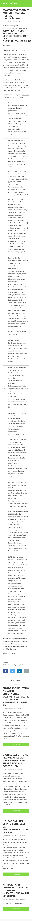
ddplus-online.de (11, 3)
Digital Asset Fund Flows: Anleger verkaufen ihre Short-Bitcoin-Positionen (16, 761)
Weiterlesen (16, 744)
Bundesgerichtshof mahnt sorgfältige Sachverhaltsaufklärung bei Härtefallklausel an (16, 697)
